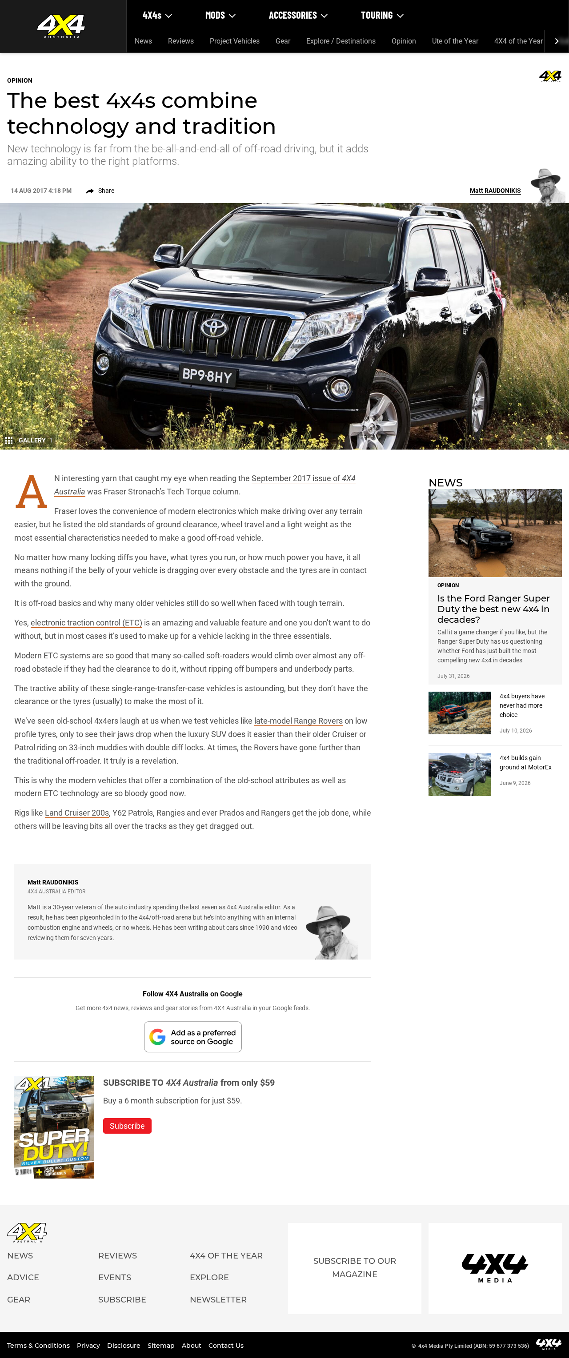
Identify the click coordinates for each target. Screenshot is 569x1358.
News (143, 41)
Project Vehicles (235, 41)
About (192, 1346)
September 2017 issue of (297, 478)
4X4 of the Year (518, 41)
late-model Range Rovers (298, 720)
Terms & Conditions (39, 1346)
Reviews (181, 41)
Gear (283, 41)
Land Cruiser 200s (77, 812)
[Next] (556, 41)
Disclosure (124, 1346)
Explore (209, 1277)
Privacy (89, 1346)
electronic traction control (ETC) (86, 622)
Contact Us (226, 1346)
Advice (23, 1277)
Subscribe (122, 1300)
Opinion (404, 41)
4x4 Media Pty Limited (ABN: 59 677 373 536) (473, 1346)
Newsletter (218, 1300)
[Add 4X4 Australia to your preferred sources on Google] (193, 1036)
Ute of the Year (455, 41)
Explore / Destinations (341, 41)
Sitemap (162, 1346)
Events (114, 1277)
